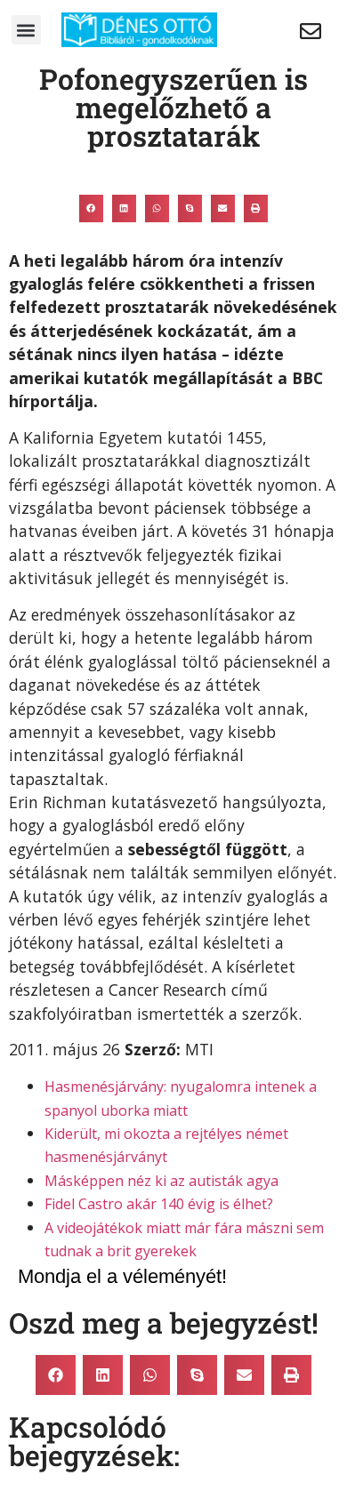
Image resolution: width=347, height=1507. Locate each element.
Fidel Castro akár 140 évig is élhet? (158, 1204)
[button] (26, 29)
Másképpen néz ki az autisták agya (161, 1180)
